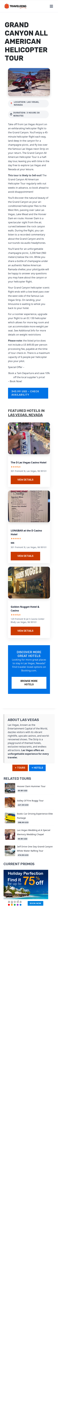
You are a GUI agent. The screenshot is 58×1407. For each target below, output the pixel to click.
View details (25, 479)
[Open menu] (51, 6)
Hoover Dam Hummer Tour (31, 786)
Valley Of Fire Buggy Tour (30, 800)
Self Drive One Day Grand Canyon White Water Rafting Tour (35, 848)
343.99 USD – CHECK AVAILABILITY (25, 393)
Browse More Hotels (29, 683)
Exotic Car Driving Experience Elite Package (35, 815)
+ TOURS (20, 767)
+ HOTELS (37, 767)
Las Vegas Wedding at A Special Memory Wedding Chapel (33, 832)
